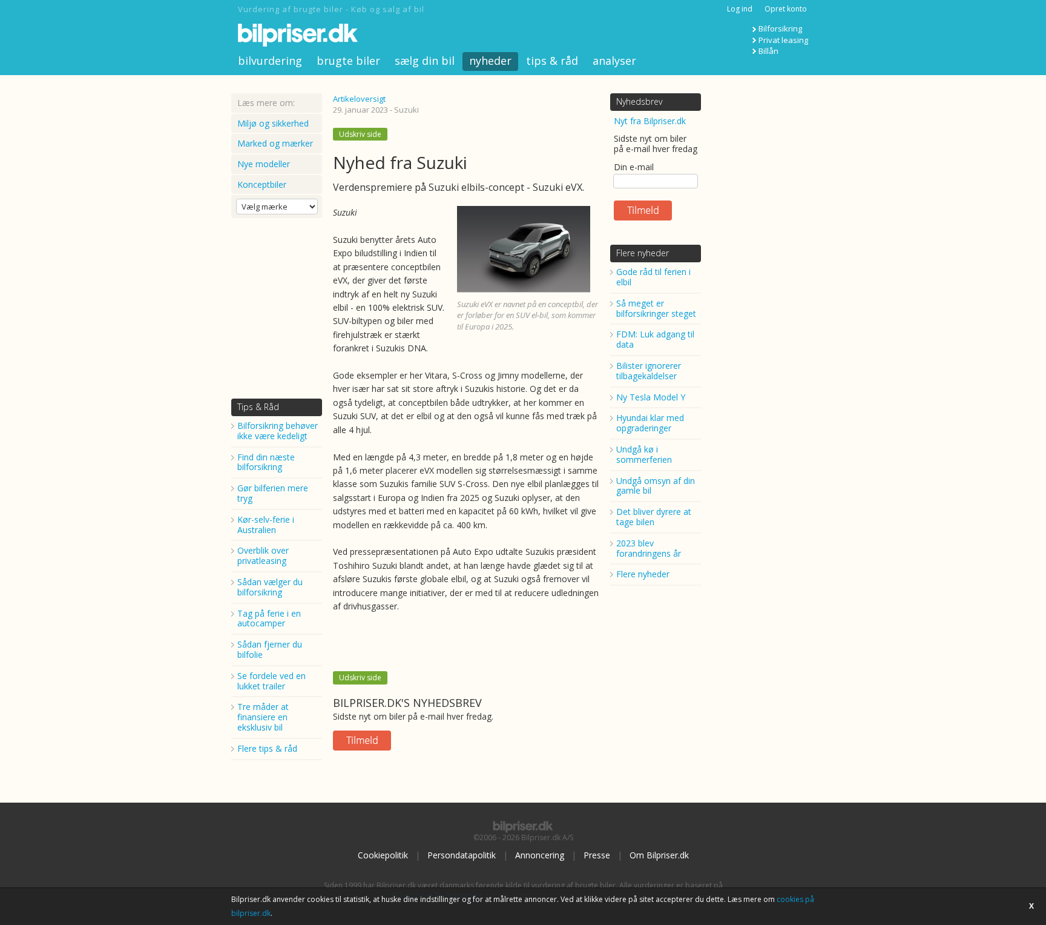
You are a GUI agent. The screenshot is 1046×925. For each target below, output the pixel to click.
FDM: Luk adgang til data (655, 339)
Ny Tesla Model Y (650, 397)
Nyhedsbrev (639, 101)
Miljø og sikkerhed (273, 123)
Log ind (739, 9)
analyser (614, 60)
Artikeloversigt (359, 98)
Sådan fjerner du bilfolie (269, 649)
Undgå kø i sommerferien (644, 454)
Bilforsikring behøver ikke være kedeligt (277, 431)
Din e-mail (634, 167)
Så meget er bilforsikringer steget (656, 308)
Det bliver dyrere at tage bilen (653, 517)
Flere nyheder (642, 253)
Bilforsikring (780, 28)
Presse (597, 855)
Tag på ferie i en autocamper (269, 618)
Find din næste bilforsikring (266, 462)
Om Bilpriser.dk (659, 855)
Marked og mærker (275, 143)
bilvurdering (270, 60)
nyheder (490, 60)
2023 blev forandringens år (648, 548)
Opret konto (786, 9)
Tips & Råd (258, 407)
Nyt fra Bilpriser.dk (650, 121)
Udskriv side (360, 134)
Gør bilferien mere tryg (272, 493)
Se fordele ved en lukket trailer (271, 681)
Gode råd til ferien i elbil (653, 277)
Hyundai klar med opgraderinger (650, 423)
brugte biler (348, 60)
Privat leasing (783, 40)
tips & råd (552, 60)
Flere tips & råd (267, 748)
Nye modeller (263, 164)
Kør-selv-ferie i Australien (265, 524)
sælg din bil (425, 60)
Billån (768, 50)
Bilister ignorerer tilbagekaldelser (648, 371)
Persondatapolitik (461, 855)
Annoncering (539, 855)
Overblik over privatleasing (263, 555)
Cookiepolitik (383, 855)
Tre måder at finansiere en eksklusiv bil (263, 717)
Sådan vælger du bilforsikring (270, 587)
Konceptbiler (261, 184)
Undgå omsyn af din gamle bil (655, 486)
